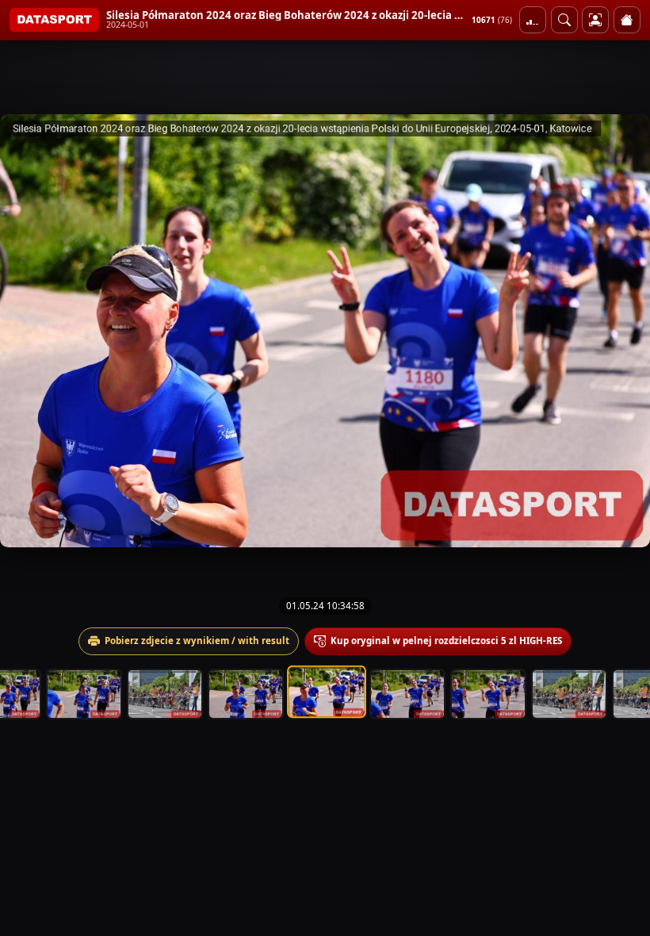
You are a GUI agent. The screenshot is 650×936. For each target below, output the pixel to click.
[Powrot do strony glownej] (627, 19)
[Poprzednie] (26, 331)
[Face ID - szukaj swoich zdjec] (564, 19)
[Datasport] (54, 20)
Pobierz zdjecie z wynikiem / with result (197, 640)
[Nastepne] (624, 331)
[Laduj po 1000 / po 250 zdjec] (532, 19)
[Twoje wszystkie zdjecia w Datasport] (595, 19)
